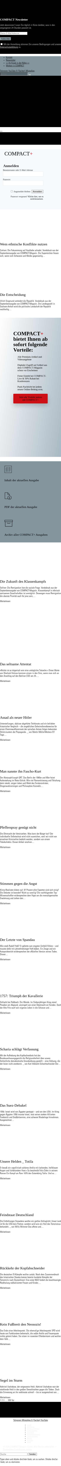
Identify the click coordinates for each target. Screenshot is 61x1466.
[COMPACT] (20, 87)
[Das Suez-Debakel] (28, 1099)
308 (9, 1400)
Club (9, 125)
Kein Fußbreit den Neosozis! (20, 1324)
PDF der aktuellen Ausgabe (20, 507)
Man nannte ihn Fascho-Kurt (20, 771)
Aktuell (10, 94)
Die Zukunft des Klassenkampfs (23, 581)
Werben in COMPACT (15, 66)
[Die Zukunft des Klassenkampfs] (28, 575)
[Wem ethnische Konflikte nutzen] (28, 238)
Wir (8, 121)
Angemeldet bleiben (22, 191)
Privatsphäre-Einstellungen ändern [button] (17, 1450)
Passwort (6, 179)
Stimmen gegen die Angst (18, 884)
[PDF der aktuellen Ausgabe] (8, 496)
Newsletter (10, 60)
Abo (8, 108)
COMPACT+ (14, 101)
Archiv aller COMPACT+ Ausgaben (26, 534)
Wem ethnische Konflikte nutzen (23, 244)
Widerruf (29, 1438)
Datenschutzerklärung (9, 47)
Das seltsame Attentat (15, 664)
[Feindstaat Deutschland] (28, 1208)
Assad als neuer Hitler (16, 717)
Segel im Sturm (11, 1380)
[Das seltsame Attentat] (28, 657)
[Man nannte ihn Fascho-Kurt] (28, 765)
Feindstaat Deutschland (17, 1215)
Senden (32, 1454)
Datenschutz (30, 1433)
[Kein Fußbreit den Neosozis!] (28, 1318)
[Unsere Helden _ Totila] (28, 1155)
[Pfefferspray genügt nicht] (28, 821)
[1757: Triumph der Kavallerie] (28, 989)
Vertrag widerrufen (32, 1436)
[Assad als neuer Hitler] (28, 711)
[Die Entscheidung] (28, 288)
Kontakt (9, 57)
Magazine (12, 98)
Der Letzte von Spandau (17, 940)
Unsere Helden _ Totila (16, 1161)
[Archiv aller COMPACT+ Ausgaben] (8, 523)
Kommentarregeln (32, 1431)
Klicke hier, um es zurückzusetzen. (35, 197)
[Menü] (1, 131)
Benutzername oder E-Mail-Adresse (18, 170)
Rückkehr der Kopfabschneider (22, 1268)
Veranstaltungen (15, 115)
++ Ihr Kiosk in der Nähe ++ (17, 63)
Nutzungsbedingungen (33, 1434)
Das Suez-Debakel (13, 1105)
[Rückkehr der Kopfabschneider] (28, 1262)
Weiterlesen (5, 601)
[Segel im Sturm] (28, 1374)
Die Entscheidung (13, 295)
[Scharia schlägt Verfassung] (28, 1043)
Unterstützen (13, 118)
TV (8, 105)
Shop (9, 111)
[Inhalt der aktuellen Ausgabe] (8, 469)
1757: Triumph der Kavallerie (21, 996)
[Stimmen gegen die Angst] (28, 877)
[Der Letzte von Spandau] (28, 933)
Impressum (30, 1440)
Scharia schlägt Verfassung (19, 1049)
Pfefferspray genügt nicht (18, 827)
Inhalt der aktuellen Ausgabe (21, 480)
